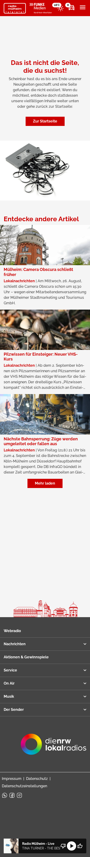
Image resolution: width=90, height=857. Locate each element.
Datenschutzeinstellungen (24, 786)
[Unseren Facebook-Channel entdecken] (12, 795)
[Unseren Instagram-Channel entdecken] (19, 795)
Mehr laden (45, 483)
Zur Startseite (45, 121)
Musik (9, 696)
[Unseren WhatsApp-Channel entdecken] (4, 795)
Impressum (11, 778)
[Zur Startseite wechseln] (15, 8)
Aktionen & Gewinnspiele (26, 657)
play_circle (71, 845)
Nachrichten (15, 644)
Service (10, 670)
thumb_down (63, 846)
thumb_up (80, 846)
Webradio (12, 631)
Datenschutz (37, 778)
